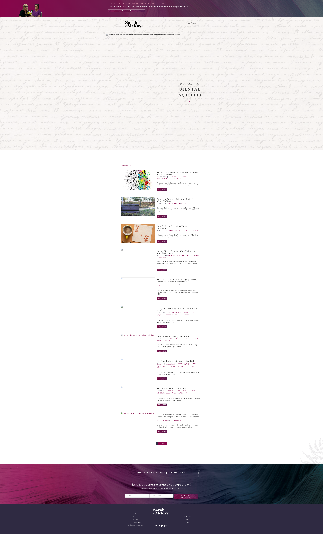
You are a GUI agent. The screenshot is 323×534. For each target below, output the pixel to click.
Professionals (187, 284)
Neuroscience (185, 177)
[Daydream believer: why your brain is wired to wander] (138, 206)
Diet (169, 419)
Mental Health (174, 203)
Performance (162, 178)
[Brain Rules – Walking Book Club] (138, 344)
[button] (162, 189)
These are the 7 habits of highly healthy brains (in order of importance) (177, 281)
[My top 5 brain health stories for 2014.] (138, 368)
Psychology (183, 314)
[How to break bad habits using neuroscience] (138, 233)
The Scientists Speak (190, 255)
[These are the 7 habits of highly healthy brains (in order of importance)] (138, 287)
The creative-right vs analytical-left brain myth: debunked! (177, 173)
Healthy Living (184, 363)
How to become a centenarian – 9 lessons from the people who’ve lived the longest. (178, 415)
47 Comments (175, 178)
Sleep (159, 420)
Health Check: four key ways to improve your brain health (176, 252)
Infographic (183, 312)
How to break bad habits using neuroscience (172, 227)
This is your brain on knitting (171, 388)
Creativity (172, 177)
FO (171, 529)
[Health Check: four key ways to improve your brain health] (138, 258)
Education (182, 230)
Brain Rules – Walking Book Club (173, 336)
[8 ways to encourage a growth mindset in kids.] (138, 315)
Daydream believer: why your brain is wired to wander (175, 200)
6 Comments (186, 203)
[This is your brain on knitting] (138, 396)
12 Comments (194, 230)
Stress (172, 366)
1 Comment (162, 257)
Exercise (176, 419)
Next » (164, 444)
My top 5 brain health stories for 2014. (175, 361)
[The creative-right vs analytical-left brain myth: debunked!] (138, 180)
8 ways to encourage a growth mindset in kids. (177, 309)
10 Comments (175, 420)
